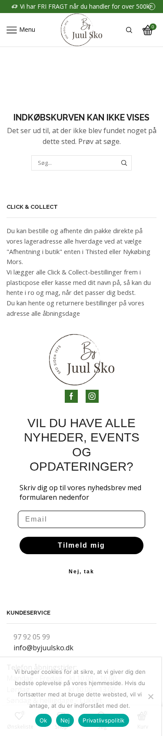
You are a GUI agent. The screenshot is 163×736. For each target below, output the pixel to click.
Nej (65, 720)
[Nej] (150, 696)
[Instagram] (92, 396)
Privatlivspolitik (103, 720)
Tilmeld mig (81, 545)
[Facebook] (71, 396)
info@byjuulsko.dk (43, 647)
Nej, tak (81, 572)
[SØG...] (123, 162)
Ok (43, 720)
